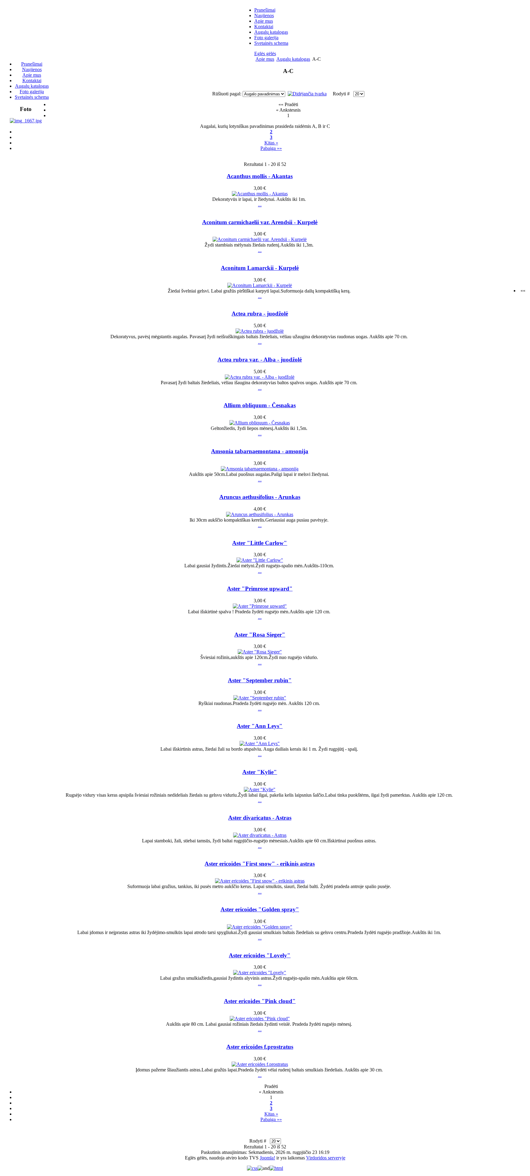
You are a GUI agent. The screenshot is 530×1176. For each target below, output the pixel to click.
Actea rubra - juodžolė (260, 313)
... (260, 204)
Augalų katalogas (293, 59)
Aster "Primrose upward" (260, 588)
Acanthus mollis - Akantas (260, 176)
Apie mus (264, 59)
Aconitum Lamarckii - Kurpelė (260, 268)
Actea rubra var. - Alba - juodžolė (259, 359)
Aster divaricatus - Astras (259, 817)
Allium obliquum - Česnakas (260, 405)
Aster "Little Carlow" (259, 543)
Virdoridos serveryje (325, 1157)
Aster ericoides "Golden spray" (260, 909)
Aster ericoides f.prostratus (259, 1047)
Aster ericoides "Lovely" (259, 955)
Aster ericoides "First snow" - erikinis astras (260, 863)
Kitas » (271, 142)
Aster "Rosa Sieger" (259, 634)
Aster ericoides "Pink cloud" (260, 1001)
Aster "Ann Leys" (259, 726)
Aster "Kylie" (259, 772)
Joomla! (267, 1157)
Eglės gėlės (265, 53)
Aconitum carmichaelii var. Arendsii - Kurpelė (259, 222)
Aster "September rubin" (260, 680)
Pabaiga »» (271, 148)
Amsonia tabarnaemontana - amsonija (259, 451)
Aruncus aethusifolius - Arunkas (259, 497)
